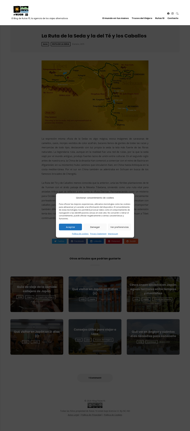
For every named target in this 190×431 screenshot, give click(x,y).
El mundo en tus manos (115, 18)
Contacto (172, 18)
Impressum (113, 233)
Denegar (95, 226)
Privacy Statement (98, 233)
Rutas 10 (159, 18)
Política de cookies (80, 233)
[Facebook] (168, 13)
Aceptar (70, 226)
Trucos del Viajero (142, 18)
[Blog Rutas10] (20, 11)
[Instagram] (172, 13)
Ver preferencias (119, 226)
